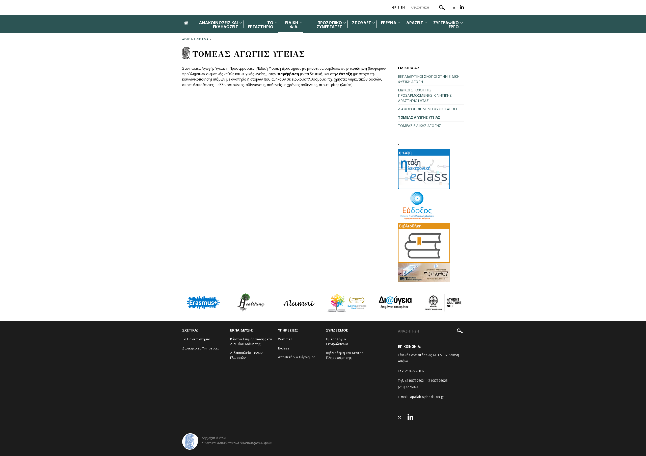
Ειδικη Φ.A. (201, 39)
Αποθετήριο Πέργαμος (296, 357)
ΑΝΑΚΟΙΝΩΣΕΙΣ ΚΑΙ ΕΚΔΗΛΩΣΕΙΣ (218, 25)
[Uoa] (190, 441)
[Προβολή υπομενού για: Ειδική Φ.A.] (301, 22)
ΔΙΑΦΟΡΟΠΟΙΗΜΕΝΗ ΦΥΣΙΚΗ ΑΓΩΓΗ (428, 109)
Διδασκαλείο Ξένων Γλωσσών (246, 355)
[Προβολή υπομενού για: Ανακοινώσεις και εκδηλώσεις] (241, 22)
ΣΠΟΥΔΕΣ (361, 23)
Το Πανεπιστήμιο (196, 339)
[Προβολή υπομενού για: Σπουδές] (373, 22)
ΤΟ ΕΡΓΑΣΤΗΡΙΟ (260, 25)
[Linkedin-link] (462, 8)
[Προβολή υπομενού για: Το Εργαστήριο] (276, 22)
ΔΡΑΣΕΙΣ (414, 23)
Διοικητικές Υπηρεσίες (201, 348)
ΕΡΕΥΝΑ (388, 23)
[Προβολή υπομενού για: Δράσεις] (426, 22)
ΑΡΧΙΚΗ (187, 39)
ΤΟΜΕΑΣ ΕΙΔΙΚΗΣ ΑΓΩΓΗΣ (419, 125)
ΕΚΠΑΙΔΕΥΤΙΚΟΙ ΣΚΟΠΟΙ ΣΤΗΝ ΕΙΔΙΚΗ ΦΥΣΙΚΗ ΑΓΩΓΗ (428, 79)
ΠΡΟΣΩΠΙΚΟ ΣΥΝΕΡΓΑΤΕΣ (329, 25)
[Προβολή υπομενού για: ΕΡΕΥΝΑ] (399, 22)
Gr (394, 7)
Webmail (285, 339)
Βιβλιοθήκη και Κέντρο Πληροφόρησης (345, 355)
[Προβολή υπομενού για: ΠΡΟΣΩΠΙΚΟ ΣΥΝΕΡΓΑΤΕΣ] (344, 22)
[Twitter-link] (454, 8)
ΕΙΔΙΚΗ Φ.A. (291, 25)
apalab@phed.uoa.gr (427, 396)
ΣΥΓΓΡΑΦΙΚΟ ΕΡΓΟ (446, 25)
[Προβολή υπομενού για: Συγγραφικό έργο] (461, 22)
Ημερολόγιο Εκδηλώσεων (337, 341)
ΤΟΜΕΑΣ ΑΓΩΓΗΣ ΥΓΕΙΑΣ (419, 117)
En (403, 7)
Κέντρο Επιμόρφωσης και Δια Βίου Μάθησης (251, 341)
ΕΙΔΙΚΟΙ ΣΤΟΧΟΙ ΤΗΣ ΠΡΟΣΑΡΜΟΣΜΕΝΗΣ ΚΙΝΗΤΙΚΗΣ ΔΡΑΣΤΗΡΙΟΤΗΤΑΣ (425, 95)
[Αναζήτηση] (442, 8)
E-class (284, 348)
